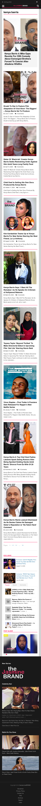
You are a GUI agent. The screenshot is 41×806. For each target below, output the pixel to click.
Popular (7, 585)
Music (5, 635)
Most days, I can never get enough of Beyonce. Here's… (23, 601)
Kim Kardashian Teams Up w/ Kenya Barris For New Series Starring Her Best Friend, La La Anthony (20, 236)
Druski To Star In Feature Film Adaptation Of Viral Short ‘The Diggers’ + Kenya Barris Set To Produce (20, 108)
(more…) (23, 592)
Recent (15, 585)
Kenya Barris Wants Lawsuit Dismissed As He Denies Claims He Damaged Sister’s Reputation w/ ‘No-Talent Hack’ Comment (20, 523)
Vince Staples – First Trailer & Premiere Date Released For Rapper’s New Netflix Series (20, 404)
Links (20, 802)
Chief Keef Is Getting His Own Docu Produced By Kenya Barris (19, 183)
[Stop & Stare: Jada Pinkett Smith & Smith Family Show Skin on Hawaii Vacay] (20, 763)
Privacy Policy (20, 791)
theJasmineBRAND (25, 785)
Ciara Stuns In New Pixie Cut (10, 725)
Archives (20, 798)
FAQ (20, 795)
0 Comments (20, 113)
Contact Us (20, 793)
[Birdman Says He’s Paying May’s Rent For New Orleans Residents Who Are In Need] (20, 698)
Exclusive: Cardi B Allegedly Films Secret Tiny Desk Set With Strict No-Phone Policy (26, 561)
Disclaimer (20, 789)
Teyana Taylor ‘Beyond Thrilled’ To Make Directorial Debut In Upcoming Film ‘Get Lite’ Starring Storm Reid (19, 345)
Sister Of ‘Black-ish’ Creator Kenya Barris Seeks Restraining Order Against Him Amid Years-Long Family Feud (20, 161)
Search (20, 800)
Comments (23, 585)
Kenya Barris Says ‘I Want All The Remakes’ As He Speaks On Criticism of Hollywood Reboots (19, 289)
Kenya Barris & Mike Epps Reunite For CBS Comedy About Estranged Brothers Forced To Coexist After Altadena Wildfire (18, 58)
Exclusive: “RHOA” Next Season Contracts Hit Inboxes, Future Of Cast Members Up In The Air (25, 576)
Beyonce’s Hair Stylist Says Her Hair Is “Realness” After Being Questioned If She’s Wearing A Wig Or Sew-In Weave (20, 721)
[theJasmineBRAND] (20, 5)
